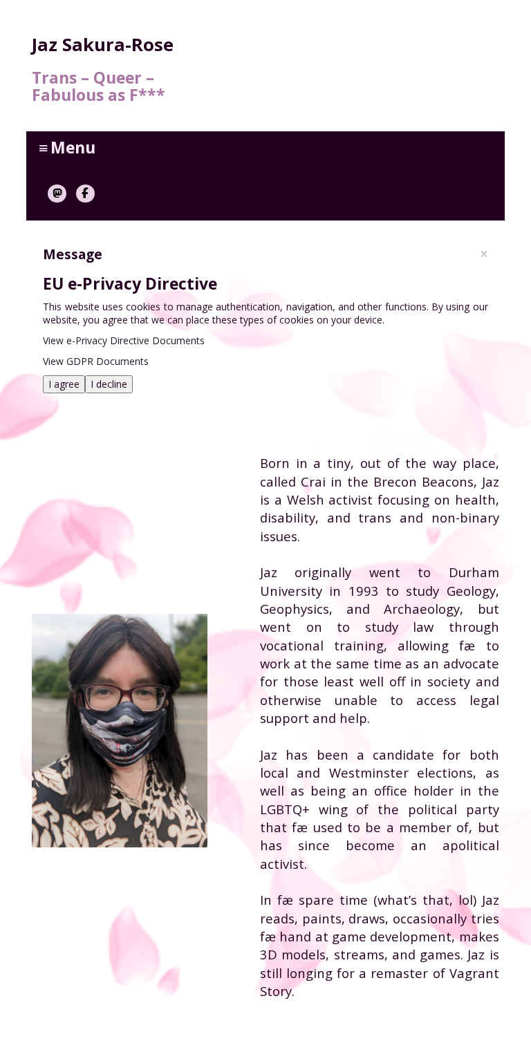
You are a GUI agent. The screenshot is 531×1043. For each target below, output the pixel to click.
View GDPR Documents (96, 361)
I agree (64, 384)
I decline (109, 384)
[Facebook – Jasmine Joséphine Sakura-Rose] (85, 194)
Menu (67, 147)
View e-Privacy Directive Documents (124, 340)
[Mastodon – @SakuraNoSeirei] (57, 194)
